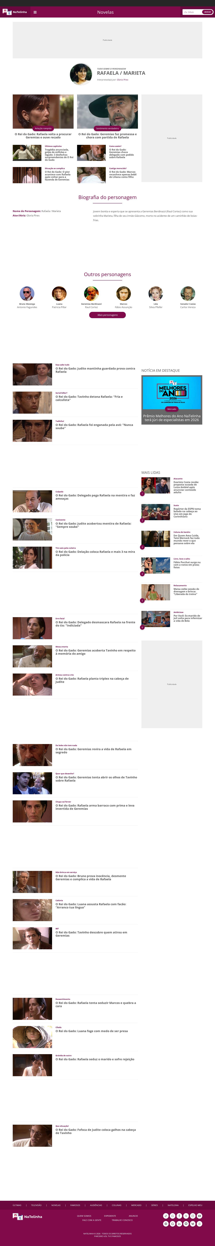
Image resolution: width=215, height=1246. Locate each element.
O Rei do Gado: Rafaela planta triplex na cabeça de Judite (92, 680)
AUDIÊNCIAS (96, 1205)
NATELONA (173, 1205)
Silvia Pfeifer (155, 307)
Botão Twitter (186, 1218)
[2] (155, 511)
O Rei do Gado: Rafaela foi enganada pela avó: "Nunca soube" (94, 426)
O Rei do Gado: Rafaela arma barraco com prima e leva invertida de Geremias (95, 807)
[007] (32, 938)
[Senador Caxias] (188, 293)
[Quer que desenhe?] (32, 783)
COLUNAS (116, 1205)
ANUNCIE (133, 1215)
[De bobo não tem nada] (32, 754)
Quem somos (84, 1215)
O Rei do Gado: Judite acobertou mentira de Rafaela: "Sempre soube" (93, 525)
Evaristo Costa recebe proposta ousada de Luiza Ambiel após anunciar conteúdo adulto (186, 487)
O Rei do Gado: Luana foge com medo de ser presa (92, 1031)
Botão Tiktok (166, 1218)
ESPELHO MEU (195, 1205)
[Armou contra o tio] (32, 684)
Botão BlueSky (193, 1226)
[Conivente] (32, 529)
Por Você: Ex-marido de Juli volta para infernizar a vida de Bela (188, 618)
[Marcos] (123, 293)
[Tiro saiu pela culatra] (32, 557)
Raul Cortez (91, 307)
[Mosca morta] (32, 656)
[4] (155, 565)
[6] (155, 618)
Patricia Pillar (59, 307)
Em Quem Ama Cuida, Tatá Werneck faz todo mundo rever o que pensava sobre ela (187, 539)
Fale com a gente (91, 1220)
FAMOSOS (75, 1205)
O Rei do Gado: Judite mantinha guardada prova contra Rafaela (95, 370)
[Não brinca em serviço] (32, 881)
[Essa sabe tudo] (32, 374)
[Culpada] (32, 501)
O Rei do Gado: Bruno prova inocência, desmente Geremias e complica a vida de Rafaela (91, 877)
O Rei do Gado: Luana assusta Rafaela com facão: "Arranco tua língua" (91, 905)
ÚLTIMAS (17, 1205)
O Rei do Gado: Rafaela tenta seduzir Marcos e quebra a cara (96, 1004)
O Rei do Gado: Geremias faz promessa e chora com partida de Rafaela (107, 135)
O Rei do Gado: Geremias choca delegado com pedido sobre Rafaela (121, 153)
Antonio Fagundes (27, 307)
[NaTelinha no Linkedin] (179, 1224)
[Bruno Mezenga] (27, 293)
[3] (155, 538)
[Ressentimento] (32, 1008)
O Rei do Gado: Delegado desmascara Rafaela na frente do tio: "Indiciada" (95, 623)
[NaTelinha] (14, 12)
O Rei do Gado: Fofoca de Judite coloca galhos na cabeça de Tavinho (96, 1131)
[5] (155, 592)
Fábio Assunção (123, 307)
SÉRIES (154, 1205)
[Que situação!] (32, 1135)
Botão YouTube (199, 1218)
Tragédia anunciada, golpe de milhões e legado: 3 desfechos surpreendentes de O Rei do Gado (59, 154)
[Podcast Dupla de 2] (186, 1224)
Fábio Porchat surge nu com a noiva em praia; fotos (187, 565)
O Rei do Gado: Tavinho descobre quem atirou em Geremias (91, 933)
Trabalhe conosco (122, 1220)
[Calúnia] (32, 909)
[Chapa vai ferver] (32, 811)
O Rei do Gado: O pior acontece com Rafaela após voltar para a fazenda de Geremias (57, 175)
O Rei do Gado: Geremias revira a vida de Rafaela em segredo (93, 750)
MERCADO (136, 1205)
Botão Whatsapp (172, 1218)
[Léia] (155, 293)
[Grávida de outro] (32, 1064)
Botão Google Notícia (172, 1226)
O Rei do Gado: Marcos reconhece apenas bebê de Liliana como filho (122, 174)
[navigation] (35, 11)
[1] (155, 485)
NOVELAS (56, 1205)
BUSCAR (207, 12)
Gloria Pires (122, 79)
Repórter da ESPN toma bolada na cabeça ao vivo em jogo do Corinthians (187, 512)
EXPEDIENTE (110, 1215)
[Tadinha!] (32, 430)
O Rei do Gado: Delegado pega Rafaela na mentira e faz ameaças (95, 497)
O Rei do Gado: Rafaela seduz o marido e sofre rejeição (95, 1059)
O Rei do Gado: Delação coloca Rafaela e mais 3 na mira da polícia (95, 553)
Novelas (105, 12)
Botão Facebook (179, 1218)
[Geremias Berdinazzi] (91, 293)
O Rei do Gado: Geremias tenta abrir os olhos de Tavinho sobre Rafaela (96, 778)
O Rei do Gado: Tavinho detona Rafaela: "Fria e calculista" (89, 398)
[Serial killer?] (32, 402)
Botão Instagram (193, 1218)
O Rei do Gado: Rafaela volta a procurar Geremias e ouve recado (43, 135)
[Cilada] (32, 1036)
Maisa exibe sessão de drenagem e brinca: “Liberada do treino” (186, 591)
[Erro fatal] (32, 628)
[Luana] (59, 293)
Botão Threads (199, 1226)
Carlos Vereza (188, 307)
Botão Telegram (166, 1226)
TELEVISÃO (36, 1205)
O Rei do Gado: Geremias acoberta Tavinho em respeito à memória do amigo (96, 652)
